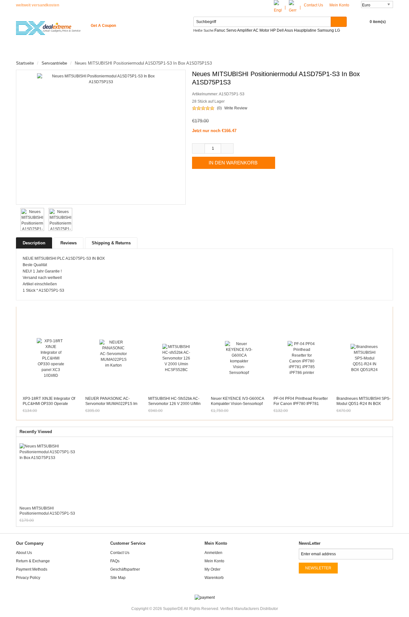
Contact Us (313, 5)
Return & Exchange (33, 561)
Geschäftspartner (125, 569)
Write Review (235, 108)
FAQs (115, 561)
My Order (212, 569)
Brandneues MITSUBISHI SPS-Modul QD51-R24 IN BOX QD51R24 (363, 403)
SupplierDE (173, 608)
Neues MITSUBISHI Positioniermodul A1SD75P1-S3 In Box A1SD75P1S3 (47, 511)
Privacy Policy (28, 577)
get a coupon (103, 25)
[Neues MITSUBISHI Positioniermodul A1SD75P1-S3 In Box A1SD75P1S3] (31, 219)
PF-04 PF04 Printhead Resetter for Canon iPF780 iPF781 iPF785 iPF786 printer (301, 403)
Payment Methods (31, 569)
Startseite (34, 51)
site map (118, 577)
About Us (24, 552)
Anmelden (213, 552)
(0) (219, 108)
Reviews (68, 243)
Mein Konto (339, 5)
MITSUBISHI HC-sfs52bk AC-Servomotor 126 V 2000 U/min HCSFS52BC (174, 403)
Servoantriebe (54, 63)
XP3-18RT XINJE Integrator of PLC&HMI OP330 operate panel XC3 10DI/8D (49, 403)
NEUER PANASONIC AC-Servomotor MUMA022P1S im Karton (111, 403)
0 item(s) (378, 22)
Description (34, 243)
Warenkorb (214, 577)
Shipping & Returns (111, 243)
